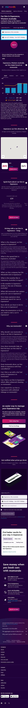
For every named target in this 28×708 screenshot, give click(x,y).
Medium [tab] (11, 75)
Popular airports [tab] (8, 538)
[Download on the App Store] (14, 696)
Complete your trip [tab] (9, 542)
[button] (2, 7)
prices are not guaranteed (12, 624)
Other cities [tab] (18, 538)
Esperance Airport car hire (9, 551)
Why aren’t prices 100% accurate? (12, 634)
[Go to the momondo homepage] (10, 7)
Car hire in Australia (16, 640)
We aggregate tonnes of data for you (12, 631)
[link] (13, 169)
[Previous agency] (3, 156)
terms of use (20, 516)
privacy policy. (4, 518)
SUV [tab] (17, 75)
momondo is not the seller (9, 628)
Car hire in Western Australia (9, 641)
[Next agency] (24, 156)
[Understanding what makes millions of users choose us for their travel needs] (26, 326)
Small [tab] (5, 75)
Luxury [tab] (22, 75)
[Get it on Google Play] (5, 696)
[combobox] (6, 28)
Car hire (8, 640)
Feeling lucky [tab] (19, 542)
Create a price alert (12, 600)
